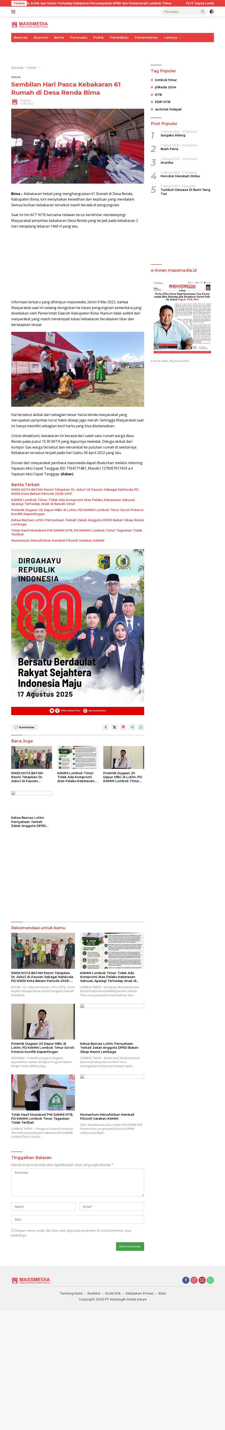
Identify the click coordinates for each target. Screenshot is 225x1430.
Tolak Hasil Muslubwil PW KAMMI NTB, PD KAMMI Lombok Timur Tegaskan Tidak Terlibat (76, 532)
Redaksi (93, 1293)
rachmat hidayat (168, 109)
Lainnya (170, 38)
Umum (19, 47)
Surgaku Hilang (173, 135)
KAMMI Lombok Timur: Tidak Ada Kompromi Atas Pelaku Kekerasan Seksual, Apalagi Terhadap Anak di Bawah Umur (73, 502)
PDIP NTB (162, 102)
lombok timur (166, 80)
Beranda (20, 38)
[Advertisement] (77, 264)
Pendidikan (119, 38)
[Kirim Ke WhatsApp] (141, 727)
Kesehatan (138, 47)
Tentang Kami (71, 1293)
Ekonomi (41, 38)
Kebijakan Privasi (140, 1293)
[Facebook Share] (105, 727)
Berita (59, 38)
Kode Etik (113, 1293)
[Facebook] (185, 1280)
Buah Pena (169, 149)
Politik (98, 38)
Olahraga (86, 47)
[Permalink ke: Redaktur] (14, 102)
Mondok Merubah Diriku (180, 176)
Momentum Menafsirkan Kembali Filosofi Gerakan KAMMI (57, 540)
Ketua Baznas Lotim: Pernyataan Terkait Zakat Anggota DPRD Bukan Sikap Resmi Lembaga (77, 522)
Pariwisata (78, 38)
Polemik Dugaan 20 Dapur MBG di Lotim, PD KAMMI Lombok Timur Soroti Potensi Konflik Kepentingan (77, 512)
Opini (178, 47)
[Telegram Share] (132, 727)
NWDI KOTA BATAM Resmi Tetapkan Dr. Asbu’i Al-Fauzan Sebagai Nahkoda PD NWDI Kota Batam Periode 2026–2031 (74, 491)
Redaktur (25, 100)
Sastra (194, 47)
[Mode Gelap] (211, 11)
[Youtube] (202, 1280)
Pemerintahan (146, 38)
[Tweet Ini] (114, 727)
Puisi (18, 56)
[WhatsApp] (210, 1280)
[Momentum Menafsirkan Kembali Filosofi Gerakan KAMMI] (112, 1092)
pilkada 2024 (165, 87)
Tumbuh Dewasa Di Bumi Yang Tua (185, 192)
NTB (158, 95)
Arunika (167, 163)
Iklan (162, 1293)
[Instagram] (194, 1280)
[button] (202, 11)
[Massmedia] (30, 24)
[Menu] (14, 11)
